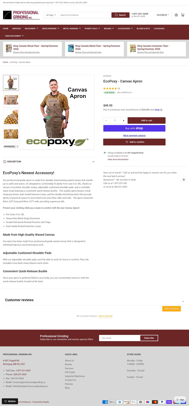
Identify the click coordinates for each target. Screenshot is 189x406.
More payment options (134, 135)
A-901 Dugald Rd (11, 360)
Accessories (124, 28)
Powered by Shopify (40, 402)
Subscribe (149, 338)
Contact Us (70, 380)
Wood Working (49, 28)
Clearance (159, 28)
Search (122, 15)
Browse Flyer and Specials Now (26, 52)
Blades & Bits (143, 28)
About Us (69, 360)
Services (16, 28)
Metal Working (70, 28)
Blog (67, 388)
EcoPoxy (107, 76)
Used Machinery (13, 36)
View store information (118, 159)
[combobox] (94, 15)
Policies (69, 384)
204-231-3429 (19, 374)
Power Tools (91, 28)
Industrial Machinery (75, 376)
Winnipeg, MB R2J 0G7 (14, 364)
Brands (107, 28)
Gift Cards (70, 372)
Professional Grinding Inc (20, 402)
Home (5, 28)
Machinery (30, 28)
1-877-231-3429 (23, 370)
